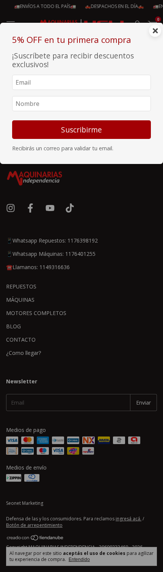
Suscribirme (81, 129)
